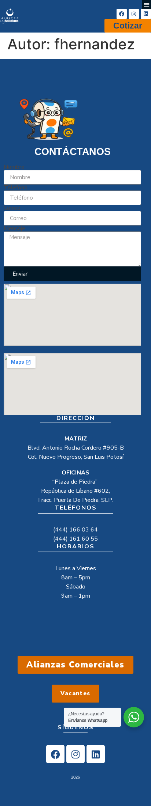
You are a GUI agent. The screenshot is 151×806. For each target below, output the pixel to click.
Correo (12, 208)
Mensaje (14, 228)
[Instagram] (134, 14)
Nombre (14, 167)
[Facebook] (122, 14)
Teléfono (15, 187)
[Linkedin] (146, 14)
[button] (146, 4)
